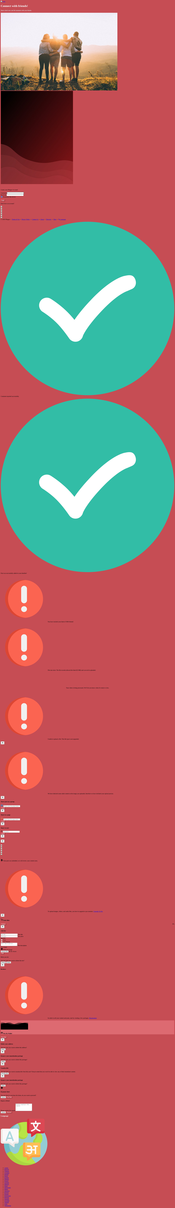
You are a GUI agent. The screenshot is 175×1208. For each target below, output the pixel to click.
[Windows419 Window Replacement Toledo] (1, 218)
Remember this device (9, 197)
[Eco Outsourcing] (1, 216)
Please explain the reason (8, 1110)
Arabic (6, 1168)
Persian (6, 1194)
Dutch (6, 1176)
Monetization (93, 1018)
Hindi (6, 1186)
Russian (6, 1197)
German (6, 1182)
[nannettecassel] (1, 214)
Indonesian (7, 1187)
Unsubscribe (4, 1073)
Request (9, 1112)
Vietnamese (7, 1205)
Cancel (3, 962)
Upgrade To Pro (98, 911)
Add (2, 953)
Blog (55, 219)
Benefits (3, 938)
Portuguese (7, 1196)
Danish (6, 1174)
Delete (8, 962)
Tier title (20, 934)
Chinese (6, 1171)
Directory (48, 219)
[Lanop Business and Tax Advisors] (1, 208)
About (42, 219)
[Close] (2, 742)
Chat (4, 940)
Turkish (6, 1202)
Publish (3, 924)
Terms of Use (16, 219)
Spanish (6, 1199)
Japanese (6, 1191)
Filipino (6, 1179)
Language (63, 219)
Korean (6, 1192)
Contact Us (35, 219)
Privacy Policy (26, 219)
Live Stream (6, 942)
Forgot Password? (6, 198)
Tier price (20, 936)
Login (2, 200)
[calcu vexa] (1, 212)
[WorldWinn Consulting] (1, 207)
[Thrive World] (1, 210)
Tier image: (4, 947)
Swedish (6, 1201)
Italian (6, 1189)
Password (3, 195)
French (6, 1181)
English (6, 1178)
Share (3, 808)
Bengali (6, 1169)
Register (17, 203)
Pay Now (3, 1037)
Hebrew (6, 1184)
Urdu (5, 1204)
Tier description (22, 945)
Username (4, 193)
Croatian (6, 1173)
